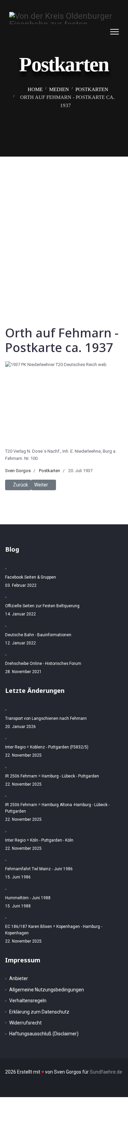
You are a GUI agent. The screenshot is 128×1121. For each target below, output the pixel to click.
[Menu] (114, 31)
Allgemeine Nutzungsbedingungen (46, 989)
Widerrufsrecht (25, 1022)
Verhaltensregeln (27, 1000)
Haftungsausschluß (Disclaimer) (44, 1033)
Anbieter (18, 978)
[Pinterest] (95, 31)
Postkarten (49, 470)
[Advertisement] (64, 224)
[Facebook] (88, 31)
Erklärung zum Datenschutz (39, 1012)
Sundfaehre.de (106, 1072)
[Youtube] (101, 31)
